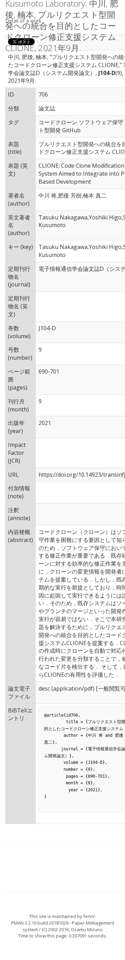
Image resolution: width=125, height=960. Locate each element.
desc (44, 688)
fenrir (89, 916)
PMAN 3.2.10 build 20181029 (39, 923)
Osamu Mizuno (87, 929)
